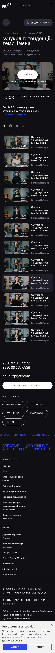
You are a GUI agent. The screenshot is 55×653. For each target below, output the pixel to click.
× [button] (51, 625)
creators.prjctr (9, 574)
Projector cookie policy (31, 637)
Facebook (37, 413)
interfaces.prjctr (10, 569)
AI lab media (8, 563)
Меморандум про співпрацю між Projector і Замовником (14, 506)
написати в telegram (27, 385)
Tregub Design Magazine (14, 558)
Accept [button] (15, 647)
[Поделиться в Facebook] (10, 125)
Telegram (37, 404)
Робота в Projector (11, 486)
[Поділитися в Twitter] (17, 126)
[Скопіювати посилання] (23, 126)
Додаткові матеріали (14, 114)
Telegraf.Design (9, 552)
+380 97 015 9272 (16, 363)
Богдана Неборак (12, 50)
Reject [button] (40, 647)
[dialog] (27, 637)
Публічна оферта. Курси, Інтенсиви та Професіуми (27, 611)
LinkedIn (13, 422)
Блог (4, 471)
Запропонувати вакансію (14, 491)
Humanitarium (12, 33)
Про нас (6, 466)
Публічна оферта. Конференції (17, 615)
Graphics (15, 435)
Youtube (13, 413)
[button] (27, 641)
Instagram (13, 404)
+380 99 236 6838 (16, 367)
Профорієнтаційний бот (14, 497)
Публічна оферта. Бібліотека (16, 618)
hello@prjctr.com (16, 376)
